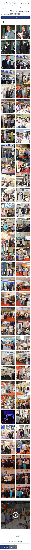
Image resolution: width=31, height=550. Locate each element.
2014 (15, 18)
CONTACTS (16, 5)
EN (17, 1)
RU (15, 1)
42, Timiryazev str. (15, 14)
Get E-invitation (4, 547)
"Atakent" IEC (5, 14)
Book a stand (13, 547)
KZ (12, 1)
